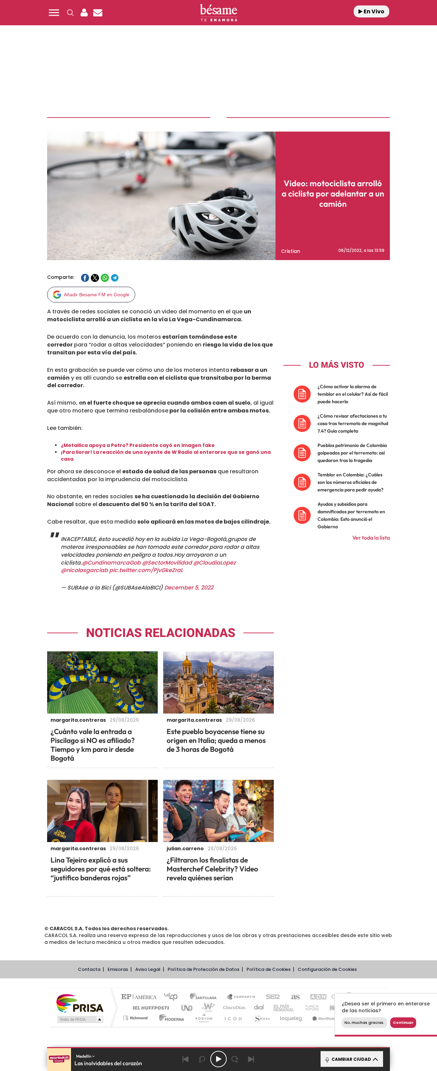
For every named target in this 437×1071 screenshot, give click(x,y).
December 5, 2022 (188, 588)
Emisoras (118, 969)
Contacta (89, 969)
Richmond (136, 1018)
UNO (187, 1007)
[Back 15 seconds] (202, 1059)
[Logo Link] (218, 13)
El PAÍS (140, 997)
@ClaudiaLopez (214, 563)
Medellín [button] (84, 1056)
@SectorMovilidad (167, 563)
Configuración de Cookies (327, 969)
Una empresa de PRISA (79, 1003)
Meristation (324, 1018)
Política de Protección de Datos (203, 969)
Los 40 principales (173, 997)
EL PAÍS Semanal (284, 1007)
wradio (207, 1007)
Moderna (170, 1018)
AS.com (292, 997)
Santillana (205, 997)
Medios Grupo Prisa (79, 1019)
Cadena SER (270, 997)
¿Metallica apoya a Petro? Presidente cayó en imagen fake (138, 445)
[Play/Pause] (218, 1059)
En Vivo (373, 11)
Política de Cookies (268, 969)
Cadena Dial (259, 1007)
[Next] (251, 1059)
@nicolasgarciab (84, 570)
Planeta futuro (309, 1007)
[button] (54, 12)
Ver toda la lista (371, 537)
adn (315, 997)
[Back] (186, 1059)
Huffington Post (150, 1007)
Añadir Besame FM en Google (96, 294)
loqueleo (291, 1018)
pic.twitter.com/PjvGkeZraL (146, 570)
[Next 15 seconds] (235, 1059)
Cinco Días (233, 1007)
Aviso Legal (147, 969)
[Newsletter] (97, 12)
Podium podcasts (203, 1018)
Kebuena (334, 1007)
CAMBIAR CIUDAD (350, 1059)
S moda (261, 1018)
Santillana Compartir (241, 997)
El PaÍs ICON (232, 1018)
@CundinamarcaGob (111, 563)
